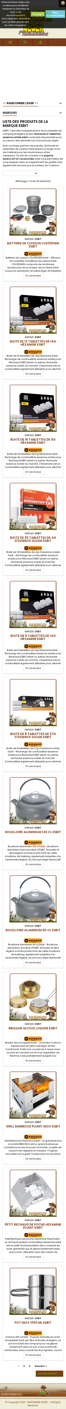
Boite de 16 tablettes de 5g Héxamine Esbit (33, 441)
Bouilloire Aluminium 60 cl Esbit (33, 930)
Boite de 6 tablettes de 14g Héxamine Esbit (33, 637)
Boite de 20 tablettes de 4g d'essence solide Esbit (33, 539)
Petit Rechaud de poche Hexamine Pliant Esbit (33, 1226)
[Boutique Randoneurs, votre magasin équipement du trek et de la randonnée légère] (33, 1386)
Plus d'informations (55, 14)
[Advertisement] (33, 72)
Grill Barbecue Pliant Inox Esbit (33, 1126)
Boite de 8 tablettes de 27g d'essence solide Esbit (33, 735)
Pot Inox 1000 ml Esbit (33, 1322)
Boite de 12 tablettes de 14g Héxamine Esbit (33, 343)
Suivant (41, 1366)
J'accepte (38, 14)
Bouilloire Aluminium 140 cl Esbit (33, 832)
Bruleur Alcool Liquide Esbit (33, 1028)
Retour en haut (50, 1373)
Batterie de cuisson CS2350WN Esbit (33, 245)
